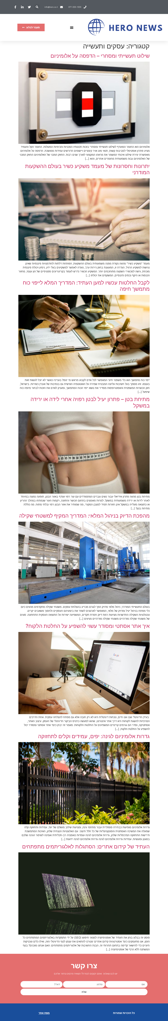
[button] (37, 7)
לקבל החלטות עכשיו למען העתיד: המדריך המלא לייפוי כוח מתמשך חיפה (86, 285)
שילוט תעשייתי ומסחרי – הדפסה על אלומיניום (100, 56)
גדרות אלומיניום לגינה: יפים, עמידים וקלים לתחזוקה (94, 736)
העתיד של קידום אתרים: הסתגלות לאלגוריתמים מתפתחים (86, 846)
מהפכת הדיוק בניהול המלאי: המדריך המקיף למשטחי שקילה (84, 515)
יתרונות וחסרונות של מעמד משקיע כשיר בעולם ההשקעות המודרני (87, 169)
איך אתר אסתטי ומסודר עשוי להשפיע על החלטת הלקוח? (88, 626)
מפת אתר (44, 1013)
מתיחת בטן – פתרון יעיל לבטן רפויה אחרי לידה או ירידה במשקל (90, 402)
